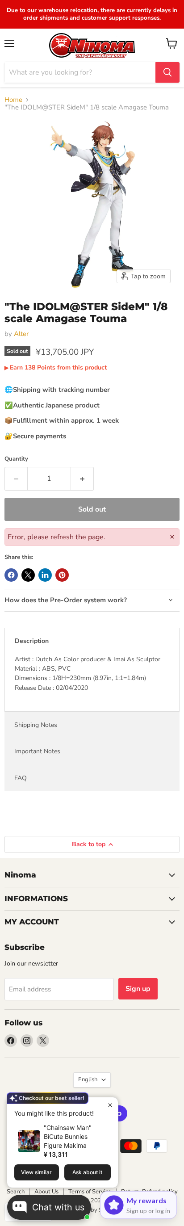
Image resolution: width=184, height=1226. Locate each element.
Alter (21, 333)
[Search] (167, 72)
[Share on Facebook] (11, 575)
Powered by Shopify (92, 1210)
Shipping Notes (35, 725)
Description (32, 641)
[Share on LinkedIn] (45, 575)
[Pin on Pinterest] (62, 575)
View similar (36, 1172)
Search (16, 1192)
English (87, 1079)
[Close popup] (110, 1105)
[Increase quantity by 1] (82, 478)
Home (13, 100)
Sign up (138, 989)
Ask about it (87, 1172)
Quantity (16, 459)
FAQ (20, 778)
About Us (46, 1192)
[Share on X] (28, 575)
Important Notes (37, 751)
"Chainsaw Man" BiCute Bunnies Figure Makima (68, 1136)
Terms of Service (89, 1192)
